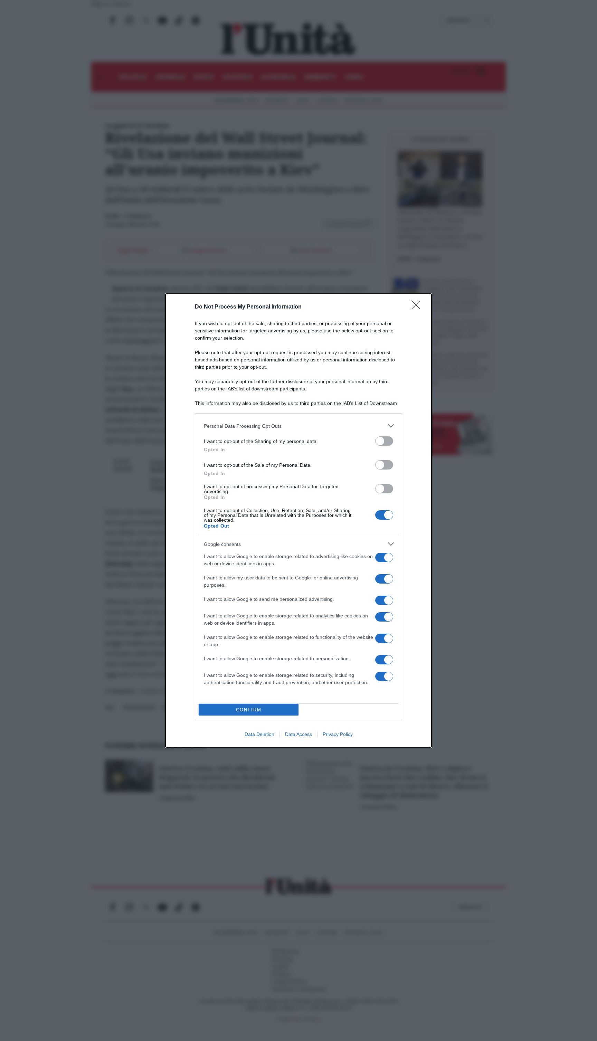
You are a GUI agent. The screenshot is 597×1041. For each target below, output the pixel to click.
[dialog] (298, 520)
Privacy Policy (338, 734)
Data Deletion (259, 734)
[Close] (418, 307)
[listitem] (298, 425)
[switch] (384, 441)
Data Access (298, 734)
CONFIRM (249, 709)
